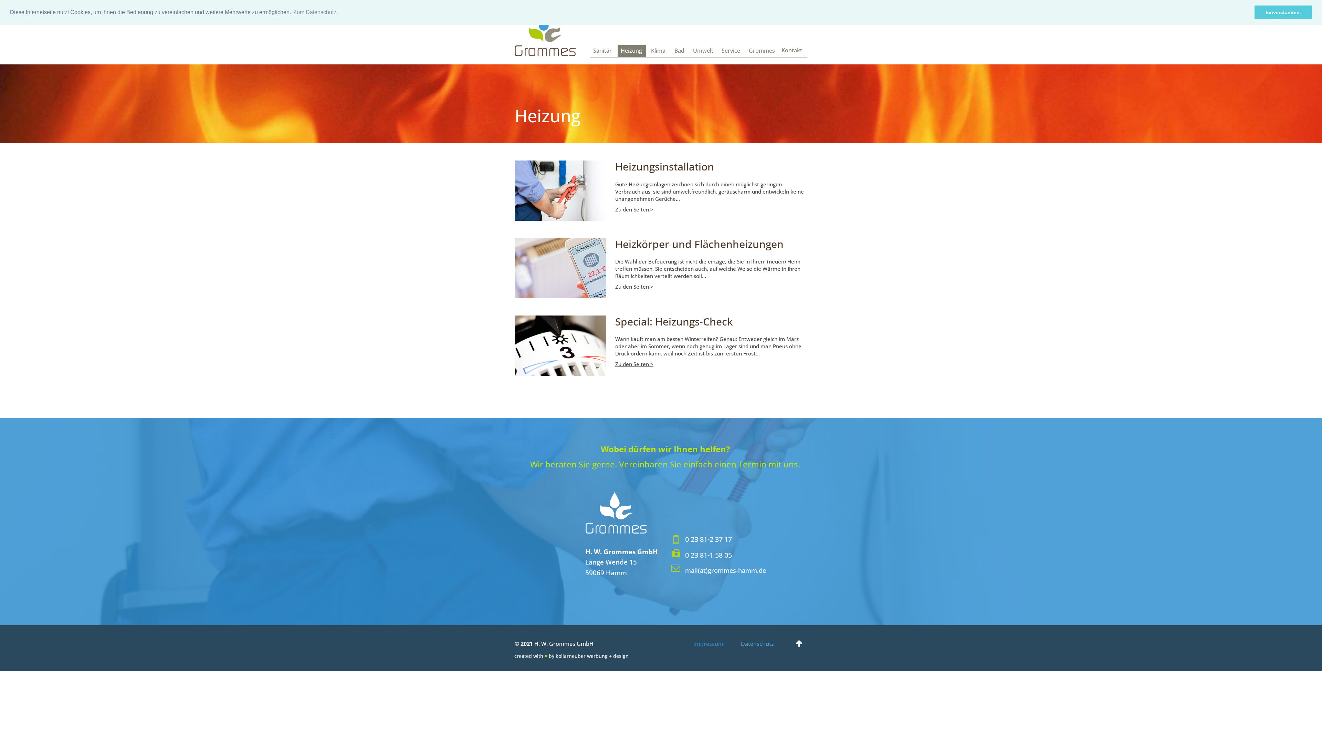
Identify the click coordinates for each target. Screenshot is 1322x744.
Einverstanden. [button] (1283, 12)
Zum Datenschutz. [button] (315, 12)
